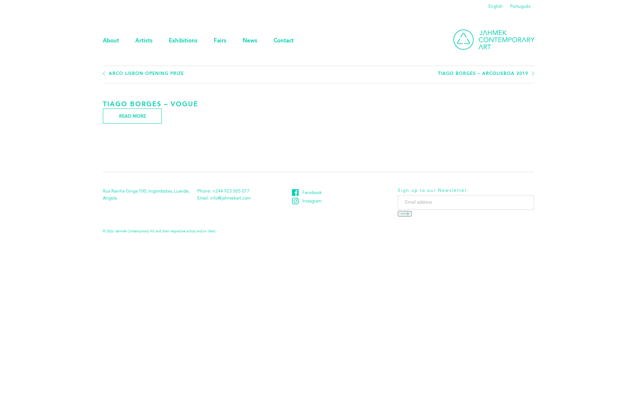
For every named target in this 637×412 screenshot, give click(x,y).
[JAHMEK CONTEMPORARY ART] (494, 40)
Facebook (312, 193)
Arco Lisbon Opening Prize (146, 74)
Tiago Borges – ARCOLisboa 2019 (483, 74)
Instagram (311, 201)
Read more (132, 116)
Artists (144, 41)
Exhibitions (183, 41)
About (111, 41)
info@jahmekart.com (230, 198)
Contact (284, 41)
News (250, 41)
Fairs (220, 41)
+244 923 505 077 (231, 191)
